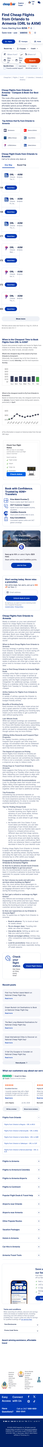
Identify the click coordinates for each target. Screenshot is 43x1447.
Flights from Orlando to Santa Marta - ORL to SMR (21, 1137)
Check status (16, 474)
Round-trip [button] (8, 48)
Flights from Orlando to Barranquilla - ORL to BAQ (21, 1131)
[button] (31, 3)
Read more (9, 998)
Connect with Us (17, 1399)
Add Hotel (22, 66)
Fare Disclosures (10, 1324)
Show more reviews (31, 1109)
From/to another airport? (14, 68)
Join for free (21, 565)
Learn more (21, 542)
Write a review (11, 1109)
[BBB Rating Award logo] (37, 1381)
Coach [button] (33, 48)
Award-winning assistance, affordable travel (19, 1341)
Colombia (30, 77)
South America (22, 79)
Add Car (34, 66)
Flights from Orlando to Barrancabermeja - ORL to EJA (21, 1150)
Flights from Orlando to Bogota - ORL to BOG (19, 1124)
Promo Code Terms (11, 1330)
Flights (15, 77)
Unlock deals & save (21, 598)
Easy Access (6, 1399)
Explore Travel (21, 4)
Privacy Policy (19, 606)
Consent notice (9, 606)
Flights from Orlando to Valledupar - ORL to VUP (20, 1143)
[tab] (8, 41)
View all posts (20, 1063)
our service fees (26, 1319)
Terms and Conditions (30, 1429)
